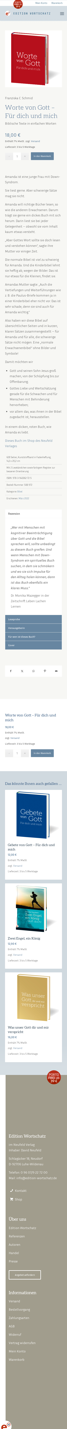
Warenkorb (57, 2)
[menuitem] (41, 3)
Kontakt (21, 1191)
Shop (18, 1199)
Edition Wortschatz (22, 1228)
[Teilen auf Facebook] (10, 671)
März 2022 (24, 498)
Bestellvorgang (19, 1309)
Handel (14, 1253)
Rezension (14, 513)
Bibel (19, 491)
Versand (35, 141)
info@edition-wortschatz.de (36, 1178)
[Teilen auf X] (22, 671)
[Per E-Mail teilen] (56, 671)
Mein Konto (41, 2)
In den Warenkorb (42, 156)
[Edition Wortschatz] (28, 13)
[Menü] (62, 13)
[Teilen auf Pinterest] (45, 671)
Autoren (14, 1244)
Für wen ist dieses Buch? (21, 636)
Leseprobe (14, 619)
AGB (12, 1326)
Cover (11, 645)
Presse (13, 1261)
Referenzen (17, 1236)
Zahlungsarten (19, 1318)
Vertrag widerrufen (22, 1343)
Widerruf (15, 1334)
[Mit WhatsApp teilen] (33, 671)
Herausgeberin (16, 627)
